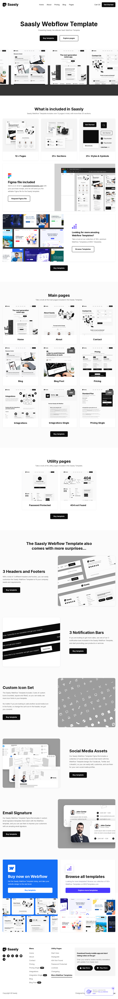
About (49, 5)
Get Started (108, 5)
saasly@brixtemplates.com (33, 186)
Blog (64, 5)
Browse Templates (83, 249)
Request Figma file (19, 199)
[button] (71, 5)
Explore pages (69, 38)
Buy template (48, 38)
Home (41, 5)
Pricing (57, 5)
